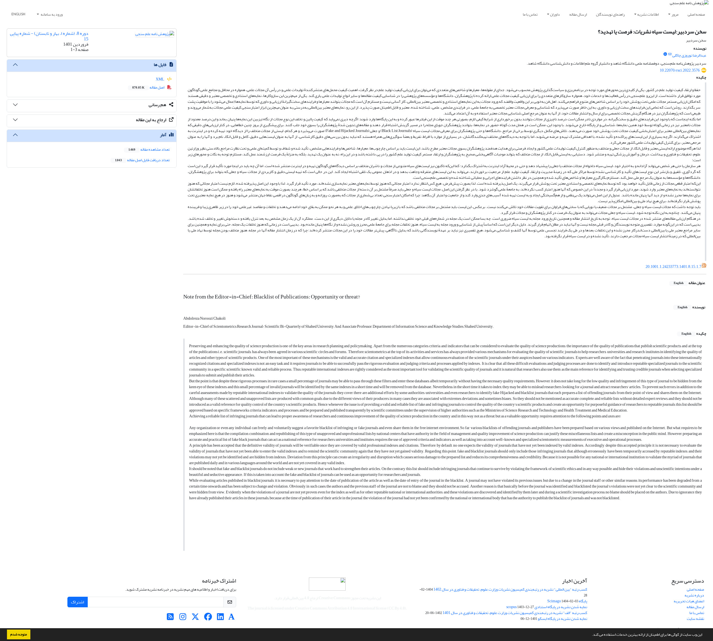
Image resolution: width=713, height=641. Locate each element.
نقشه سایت (695, 618)
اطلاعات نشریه (648, 14)
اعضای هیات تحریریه (689, 601)
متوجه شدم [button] (18, 634)
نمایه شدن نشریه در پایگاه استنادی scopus (546, 607)
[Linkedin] (220, 618)
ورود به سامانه (51, 14)
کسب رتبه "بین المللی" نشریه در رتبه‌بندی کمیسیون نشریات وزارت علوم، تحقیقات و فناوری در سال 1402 (510, 589)
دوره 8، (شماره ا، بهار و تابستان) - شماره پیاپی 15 (49, 36)
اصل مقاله (148, 87)
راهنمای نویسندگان (610, 14)
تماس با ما (530, 14)
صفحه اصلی (696, 14)
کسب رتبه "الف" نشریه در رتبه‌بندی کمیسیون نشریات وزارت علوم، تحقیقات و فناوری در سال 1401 (515, 612)
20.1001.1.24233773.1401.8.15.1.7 (673, 266)
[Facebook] (208, 618)
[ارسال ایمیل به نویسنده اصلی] (670, 54)
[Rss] (170, 618)
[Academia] (231, 618)
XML (160, 79)
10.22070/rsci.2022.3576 (680, 70)
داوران (555, 14)
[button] (590, 635)
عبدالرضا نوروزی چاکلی (689, 55)
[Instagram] (183, 618)
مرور (675, 14)
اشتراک (77, 602)
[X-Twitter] (195, 618)
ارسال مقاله (578, 14)
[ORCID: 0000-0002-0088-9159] (665, 54)
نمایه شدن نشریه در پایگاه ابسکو (562, 618)
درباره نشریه (694, 595)
